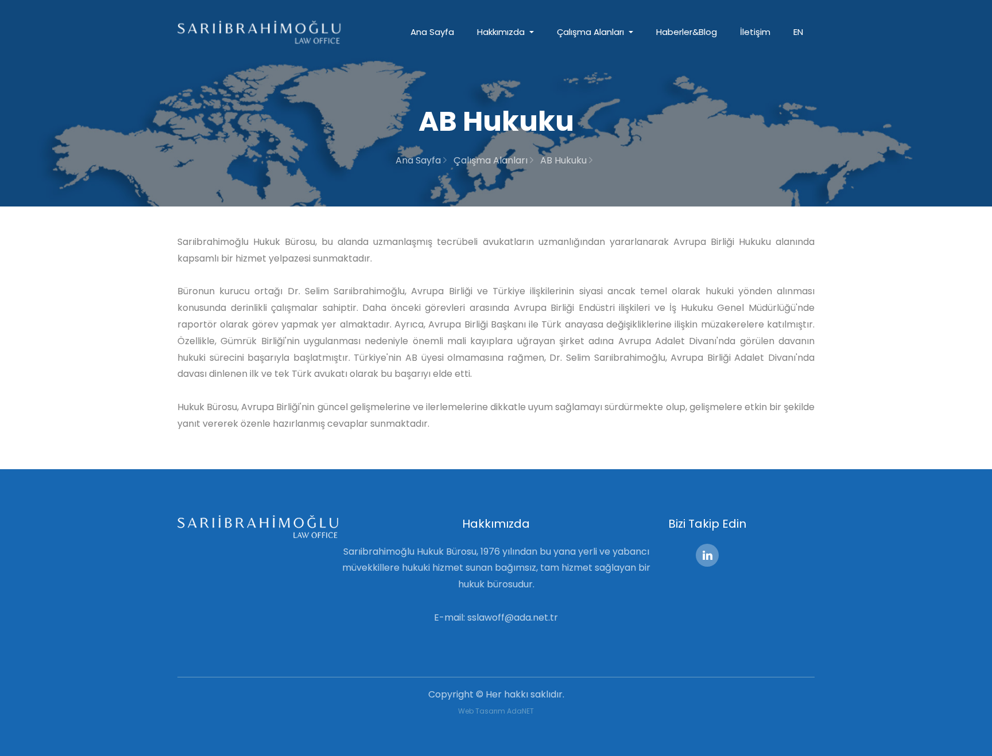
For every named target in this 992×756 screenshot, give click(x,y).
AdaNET (520, 711)
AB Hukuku (564, 160)
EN (798, 32)
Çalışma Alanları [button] (591, 32)
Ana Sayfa (432, 32)
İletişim (755, 32)
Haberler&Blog (686, 32)
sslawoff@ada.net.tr (512, 617)
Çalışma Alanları (492, 160)
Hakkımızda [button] (502, 32)
